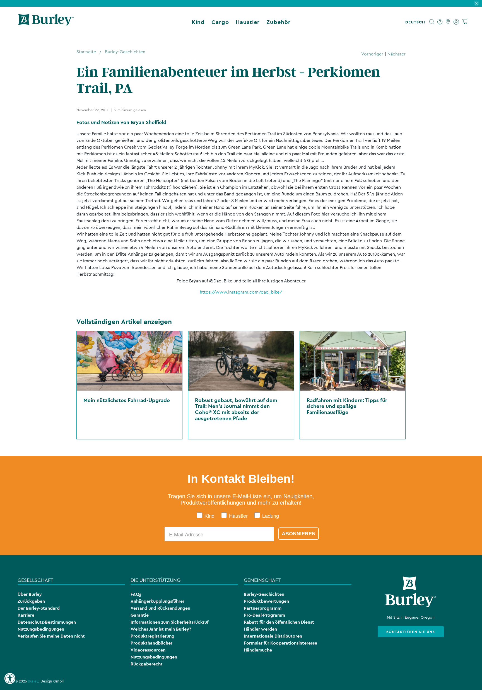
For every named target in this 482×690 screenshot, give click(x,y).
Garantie (140, 615)
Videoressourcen (148, 650)
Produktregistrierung (152, 636)
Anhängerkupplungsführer (157, 601)
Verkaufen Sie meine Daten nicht (51, 636)
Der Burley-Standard (39, 608)
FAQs (136, 594)
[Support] (440, 22)
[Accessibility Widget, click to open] (10, 679)
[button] (416, 22)
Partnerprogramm (262, 608)
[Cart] (464, 22)
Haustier (248, 22)
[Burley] (46, 22)
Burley (33, 681)
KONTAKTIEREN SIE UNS (410, 632)
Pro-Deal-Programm (264, 615)
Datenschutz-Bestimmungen (47, 622)
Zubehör (278, 22)
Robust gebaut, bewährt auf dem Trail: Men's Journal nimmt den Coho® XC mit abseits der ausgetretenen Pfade (236, 409)
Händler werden (260, 629)
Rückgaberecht (147, 664)
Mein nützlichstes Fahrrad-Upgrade (126, 400)
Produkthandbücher (151, 643)
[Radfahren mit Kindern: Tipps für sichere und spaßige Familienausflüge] (352, 361)
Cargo (220, 22)
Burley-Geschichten (125, 52)
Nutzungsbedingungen (41, 629)
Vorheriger (372, 54)
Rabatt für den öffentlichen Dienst (279, 622)
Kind (198, 22)
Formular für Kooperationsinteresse (280, 643)
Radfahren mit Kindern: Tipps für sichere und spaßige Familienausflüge (347, 406)
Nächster (396, 54)
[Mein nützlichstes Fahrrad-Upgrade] (129, 361)
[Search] (432, 22)
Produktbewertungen (266, 601)
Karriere (26, 615)
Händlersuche (258, 650)
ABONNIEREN (298, 533)
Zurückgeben (31, 601)
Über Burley (30, 594)
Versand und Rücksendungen (160, 608)
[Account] (456, 22)
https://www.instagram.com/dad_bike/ (241, 292)
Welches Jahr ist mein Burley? (161, 629)
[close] (476, 3)
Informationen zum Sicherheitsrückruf (169, 622)
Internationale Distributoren (273, 636)
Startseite (86, 52)
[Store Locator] (448, 22)
